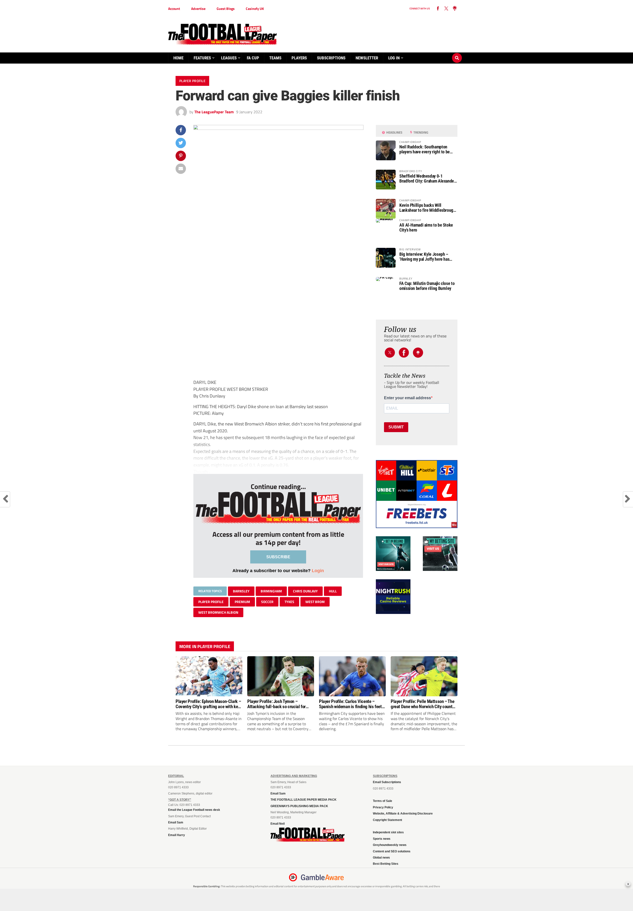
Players (299, 57)
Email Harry (176, 835)
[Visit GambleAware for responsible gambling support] (322, 877)
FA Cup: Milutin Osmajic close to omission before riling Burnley (426, 286)
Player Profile (211, 601)
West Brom (315, 601)
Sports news (381, 839)
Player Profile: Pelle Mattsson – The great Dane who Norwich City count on (422, 704)
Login (318, 570)
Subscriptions (331, 57)
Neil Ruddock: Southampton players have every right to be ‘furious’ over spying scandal (424, 149)
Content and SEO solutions (391, 851)
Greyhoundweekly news (390, 845)
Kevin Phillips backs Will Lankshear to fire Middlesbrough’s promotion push (428, 208)
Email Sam (175, 822)
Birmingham (271, 591)
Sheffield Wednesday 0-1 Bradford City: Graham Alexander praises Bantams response (427, 179)
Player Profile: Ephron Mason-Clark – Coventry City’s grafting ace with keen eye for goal (209, 704)
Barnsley (241, 591)
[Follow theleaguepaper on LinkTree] (454, 8)
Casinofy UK (255, 8)
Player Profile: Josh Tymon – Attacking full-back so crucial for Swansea (276, 704)
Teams (275, 57)
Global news (381, 857)
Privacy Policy (383, 807)
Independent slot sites (388, 832)
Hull (333, 591)
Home (178, 57)
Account (174, 8)
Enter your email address (407, 398)
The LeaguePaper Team (214, 112)
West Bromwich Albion (218, 612)
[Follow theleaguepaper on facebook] (438, 8)
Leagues (229, 57)
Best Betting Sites (385, 863)
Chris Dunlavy (305, 591)
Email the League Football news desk (194, 810)
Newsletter (367, 57)
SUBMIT (396, 427)
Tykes (289, 601)
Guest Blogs (226, 8)
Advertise (198, 8)
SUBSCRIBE (278, 557)
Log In (394, 57)
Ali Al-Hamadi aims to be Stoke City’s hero (426, 228)
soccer (267, 601)
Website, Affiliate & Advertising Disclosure (403, 813)
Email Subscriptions (387, 782)
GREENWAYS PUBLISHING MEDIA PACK (299, 806)
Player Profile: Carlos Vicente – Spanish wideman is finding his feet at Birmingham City (350, 704)
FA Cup (253, 57)
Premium (242, 601)
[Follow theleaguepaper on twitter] (446, 8)
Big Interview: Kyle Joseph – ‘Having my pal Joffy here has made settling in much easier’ (424, 257)
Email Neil (278, 823)
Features (202, 57)
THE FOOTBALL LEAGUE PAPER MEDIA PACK (304, 799)
